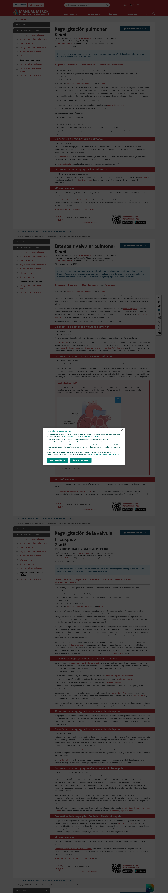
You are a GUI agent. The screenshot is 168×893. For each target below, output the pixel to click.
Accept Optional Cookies (57, 460)
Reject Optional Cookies (80, 460)
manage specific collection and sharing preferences (103, 454)
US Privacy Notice (70, 436)
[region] (84, 446)
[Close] (121, 430)
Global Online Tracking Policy (89, 436)
